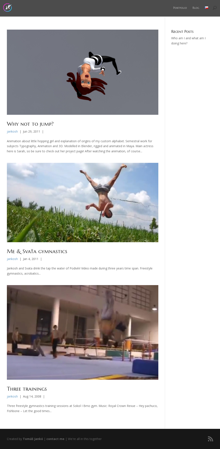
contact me (55, 439)
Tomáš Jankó (33, 439)
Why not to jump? (30, 123)
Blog (195, 8)
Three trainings (27, 388)
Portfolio (180, 8)
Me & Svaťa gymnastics (37, 251)
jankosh (12, 131)
